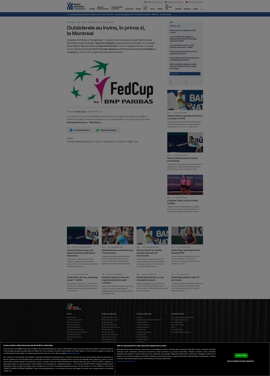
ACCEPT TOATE (241, 355)
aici (73, 364)
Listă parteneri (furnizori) (126, 361)
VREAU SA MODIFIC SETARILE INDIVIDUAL (240, 361)
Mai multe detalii (73, 353)
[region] (135, 359)
